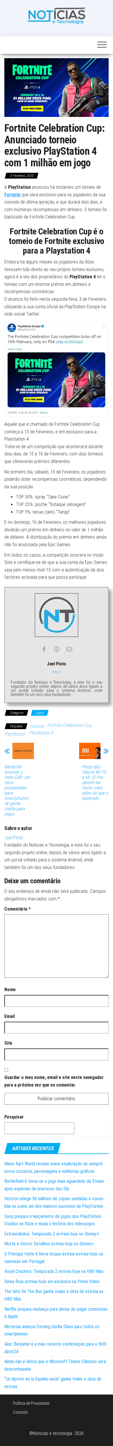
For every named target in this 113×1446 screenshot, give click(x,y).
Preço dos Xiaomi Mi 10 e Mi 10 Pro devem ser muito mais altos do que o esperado (95, 782)
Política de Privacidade (31, 1403)
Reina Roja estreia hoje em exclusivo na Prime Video (52, 1281)
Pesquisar (14, 1117)
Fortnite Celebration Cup (69, 725)
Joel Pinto (13, 837)
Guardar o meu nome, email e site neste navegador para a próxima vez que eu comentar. (54, 1081)
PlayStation (14, 734)
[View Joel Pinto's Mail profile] (69, 649)
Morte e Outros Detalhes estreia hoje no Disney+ (49, 1243)
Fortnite (37, 726)
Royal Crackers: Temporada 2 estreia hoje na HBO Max (53, 1271)
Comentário (17, 909)
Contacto (20, 1412)
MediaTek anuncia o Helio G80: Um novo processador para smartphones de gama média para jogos (17, 790)
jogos (39, 713)
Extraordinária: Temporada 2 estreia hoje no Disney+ (51, 1234)
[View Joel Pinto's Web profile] (56, 649)
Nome (10, 989)
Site (8, 1043)
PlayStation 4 (41, 733)
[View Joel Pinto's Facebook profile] (44, 649)
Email (9, 1016)
